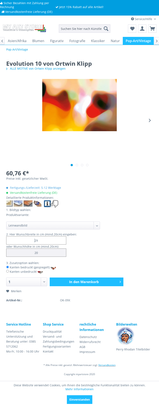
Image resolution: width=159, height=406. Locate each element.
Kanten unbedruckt (23, 271)
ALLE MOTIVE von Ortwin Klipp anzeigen (37, 68)
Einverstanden (79, 399)
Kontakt (48, 351)
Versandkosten (107, 365)
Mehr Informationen (79, 389)
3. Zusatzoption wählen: (22, 263)
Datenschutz (88, 337)
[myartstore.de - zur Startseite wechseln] (24, 29)
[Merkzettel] (132, 28)
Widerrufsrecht (90, 342)
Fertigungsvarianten (57, 346)
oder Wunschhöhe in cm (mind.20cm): (32, 246)
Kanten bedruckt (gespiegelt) (30, 267)
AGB (82, 347)
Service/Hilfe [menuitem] (143, 19)
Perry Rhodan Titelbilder (133, 349)
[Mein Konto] (142, 28)
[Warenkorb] (152, 28)
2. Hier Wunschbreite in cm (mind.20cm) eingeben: (41, 234)
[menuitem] (85, 28)
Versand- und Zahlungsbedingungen (58, 338)
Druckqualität (52, 331)
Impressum (87, 352)
